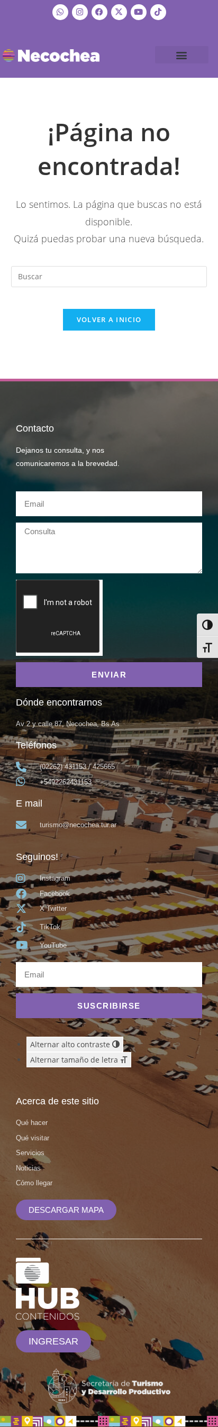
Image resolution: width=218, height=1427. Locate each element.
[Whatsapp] (60, 12)
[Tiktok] (158, 12)
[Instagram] (80, 12)
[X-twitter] (119, 12)
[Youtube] (139, 12)
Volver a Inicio (109, 319)
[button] (181, 54)
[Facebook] (99, 12)
